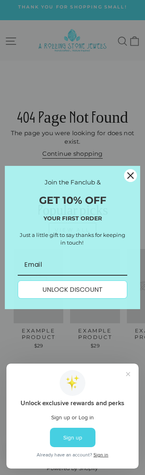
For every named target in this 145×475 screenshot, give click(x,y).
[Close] (130, 175)
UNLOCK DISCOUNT (72, 289)
